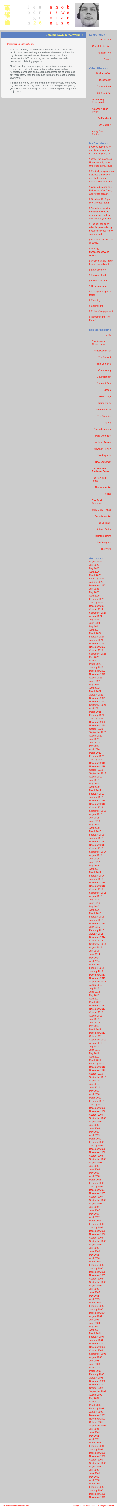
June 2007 (94, 1210)
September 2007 (97, 1200)
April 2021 (94, 708)
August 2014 (95, 947)
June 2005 (94, 1292)
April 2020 (94, 749)
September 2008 (97, 1159)
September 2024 (97, 613)
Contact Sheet (104, 86)
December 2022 (97, 671)
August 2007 (95, 1203)
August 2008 (95, 1162)
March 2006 (95, 1261)
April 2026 (94, 572)
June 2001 (94, 1432)
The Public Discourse (97, 501)
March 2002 (95, 1405)
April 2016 (94, 910)
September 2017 (97, 852)
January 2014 (96, 971)
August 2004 (95, 1316)
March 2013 (95, 1002)
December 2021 (97, 698)
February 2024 (96, 636)
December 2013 (97, 975)
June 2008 (94, 1169)
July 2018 (94, 817)
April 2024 (94, 630)
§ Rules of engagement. (101, 311)
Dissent (107, 390)
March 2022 (95, 691)
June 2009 (94, 1128)
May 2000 (94, 1477)
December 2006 (97, 1231)
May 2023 (94, 657)
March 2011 (95, 1060)
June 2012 (94, 1022)
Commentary (104, 370)
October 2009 (96, 1115)
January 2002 (96, 1412)
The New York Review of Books (100, 470)
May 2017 (94, 865)
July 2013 (94, 988)
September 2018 (97, 811)
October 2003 (96, 1350)
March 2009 (95, 1138)
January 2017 (96, 879)
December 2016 (97, 882)
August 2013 (95, 985)
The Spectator (104, 523)
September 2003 (97, 1354)
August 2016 (95, 896)
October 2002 (96, 1388)
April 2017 (94, 869)
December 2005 (97, 1272)
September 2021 (97, 705)
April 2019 (94, 787)
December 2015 (97, 923)
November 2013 (97, 978)
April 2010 (94, 1094)
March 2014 (95, 964)
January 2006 (96, 1268)
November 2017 (97, 845)
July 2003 (94, 1360)
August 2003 (95, 1357)
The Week (106, 549)
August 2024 (95, 616)
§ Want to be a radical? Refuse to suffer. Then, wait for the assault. (100, 190)
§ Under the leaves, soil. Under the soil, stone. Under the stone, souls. (101, 162)
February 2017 (96, 876)
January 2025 (96, 602)
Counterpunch (104, 377)
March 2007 (95, 1220)
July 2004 (94, 1319)
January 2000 (96, 1490)
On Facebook (104, 118)
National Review (102, 442)
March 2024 (95, 633)
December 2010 (97, 1067)
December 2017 (97, 841)
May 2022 (94, 684)
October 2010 (96, 1074)
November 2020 (97, 725)
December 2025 (97, 585)
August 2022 (95, 677)
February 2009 (96, 1142)
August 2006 (95, 1244)
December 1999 (97, 1494)
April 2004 (94, 1330)
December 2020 (97, 722)
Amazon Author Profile (100, 110)
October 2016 (96, 889)
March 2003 (95, 1371)
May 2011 (94, 1053)
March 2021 (95, 712)
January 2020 (96, 759)
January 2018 (96, 838)
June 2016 (94, 903)
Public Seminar (103, 93)
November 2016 (97, 886)
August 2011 (95, 1043)
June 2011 (94, 1050)
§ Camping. (95, 300)
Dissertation (105, 80)
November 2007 (97, 1193)
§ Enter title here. (97, 270)
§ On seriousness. (98, 286)
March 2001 (95, 1442)
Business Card (103, 73)
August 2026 (95, 561)
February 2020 (96, 756)
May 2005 (94, 1296)
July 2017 (94, 858)
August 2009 (95, 1121)
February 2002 (96, 1408)
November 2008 (97, 1152)
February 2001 (96, 1446)
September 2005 (97, 1282)
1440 (108, 335)
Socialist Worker (103, 516)
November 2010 (97, 1070)
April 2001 (94, 1439)
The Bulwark (104, 357)
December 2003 (97, 1343)
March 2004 (95, 1333)
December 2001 (97, 1415)
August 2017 (95, 855)
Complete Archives (101, 46)
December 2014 (97, 937)
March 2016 (95, 913)
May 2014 (94, 957)
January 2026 (96, 582)
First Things (105, 396)
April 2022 (94, 688)
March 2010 (95, 1098)
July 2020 (94, 739)
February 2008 (96, 1183)
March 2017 (95, 872)
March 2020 (95, 753)
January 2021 (96, 718)
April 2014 (94, 961)
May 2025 (94, 592)
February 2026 (96, 578)
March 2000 (95, 1483)
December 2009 (97, 1108)
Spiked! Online (103, 529)
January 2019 (96, 797)
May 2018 (94, 824)
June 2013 (94, 992)
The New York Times (99, 479)
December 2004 (97, 1313)
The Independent (102, 429)
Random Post (104, 53)
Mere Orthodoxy (103, 436)
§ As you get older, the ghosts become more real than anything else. (101, 150)
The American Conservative (99, 342)
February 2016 (96, 917)
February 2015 (96, 930)
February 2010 (96, 1101)
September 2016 (97, 893)
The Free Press (103, 409)
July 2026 (94, 565)
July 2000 (94, 1470)
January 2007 (96, 1227)
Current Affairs (104, 383)
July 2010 (94, 1084)
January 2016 (96, 920)
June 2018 (94, 821)
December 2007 (97, 1190)
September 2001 (97, 1425)
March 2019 (95, 790)
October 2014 (96, 940)
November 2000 (97, 1456)
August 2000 (95, 1466)
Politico (107, 494)
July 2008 (94, 1166)
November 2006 (97, 1234)
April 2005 (94, 1299)
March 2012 (95, 1029)
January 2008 (96, 1186)
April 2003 (94, 1367)
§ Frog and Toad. (97, 275)
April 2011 (94, 1057)
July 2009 (94, 1125)
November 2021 (97, 701)
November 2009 (97, 1111)
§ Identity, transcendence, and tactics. (99, 252)
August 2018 (95, 814)
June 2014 (94, 954)
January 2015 (96, 934)
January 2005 (96, 1309)
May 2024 (94, 626)
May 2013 (94, 995)
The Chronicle (104, 364)
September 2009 (97, 1118)
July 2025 (94, 589)
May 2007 (94, 1214)
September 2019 (97, 773)
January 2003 (96, 1378)
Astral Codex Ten (102, 350)
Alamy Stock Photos (98, 132)
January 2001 (96, 1449)
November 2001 (97, 1419)
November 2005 (97, 1275)
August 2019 (95, 776)
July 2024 (94, 619)
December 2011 (97, 1033)
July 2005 (94, 1289)
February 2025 (96, 599)
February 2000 (96, 1487)
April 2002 (94, 1401)
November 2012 (97, 1009)
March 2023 (95, 664)
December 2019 (97, 763)
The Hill (107, 422)
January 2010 (96, 1104)
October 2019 (96, 770)
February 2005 (96, 1306)
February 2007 (96, 1224)
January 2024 (96, 640)
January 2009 (96, 1145)
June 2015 (94, 927)
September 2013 (97, 981)
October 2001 (96, 1422)
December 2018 (97, 800)
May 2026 (94, 568)
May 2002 (94, 1398)
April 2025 (94, 595)
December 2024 (97, 606)
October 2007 (96, 1197)
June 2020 (94, 742)
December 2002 (97, 1381)
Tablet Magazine (103, 536)
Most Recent (105, 39)
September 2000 (97, 1463)
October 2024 (96, 609)
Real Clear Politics (101, 510)
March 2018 (95, 831)
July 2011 (94, 1046)
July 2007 (94, 1207)
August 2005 (95, 1285)
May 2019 (94, 783)
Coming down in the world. (63, 34)
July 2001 (94, 1429)
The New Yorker (103, 487)
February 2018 (96, 835)
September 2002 (97, 1391)
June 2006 (94, 1251)
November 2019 (97, 766)
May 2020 (94, 746)
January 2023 (96, 667)
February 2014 (96, 968)
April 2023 (94, 660)
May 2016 (94, 906)
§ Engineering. (96, 306)
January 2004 (96, 1340)
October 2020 (96, 729)
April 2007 (94, 1217)
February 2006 (96, 1265)
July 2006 (94, 1248)
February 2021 (96, 715)
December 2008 (97, 1149)
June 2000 (94, 1473)
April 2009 (94, 1135)
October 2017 (96, 848)
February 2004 (96, 1337)
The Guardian (104, 416)
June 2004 (94, 1323)
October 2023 (96, 650)
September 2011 (97, 1039)
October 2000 (96, 1459)
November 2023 (97, 647)
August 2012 (95, 1016)
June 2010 (94, 1087)
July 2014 (94, 951)
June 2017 (94, 862)
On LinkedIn (105, 125)
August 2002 (95, 1395)
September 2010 (97, 1077)
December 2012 (97, 1005)
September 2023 (97, 654)
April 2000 (94, 1480)
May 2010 (94, 1091)
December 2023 (97, 643)
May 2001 (94, 1436)
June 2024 (94, 623)
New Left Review (102, 449)
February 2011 (96, 1063)
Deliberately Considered (98, 101)
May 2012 (94, 1026)
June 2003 (94, 1364)
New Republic (104, 455)
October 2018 (96, 807)
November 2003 (97, 1347)
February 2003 (96, 1374)
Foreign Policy (104, 403)
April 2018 (94, 828)
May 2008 (94, 1173)
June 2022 (94, 681)
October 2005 (96, 1278)
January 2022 (96, 695)
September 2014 (97, 944)
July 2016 (94, 899)
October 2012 (96, 1012)
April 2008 (94, 1176)
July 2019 (94, 780)
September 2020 (97, 732)
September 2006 (97, 1241)
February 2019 (96, 794)
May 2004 (94, 1326)
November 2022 (97, 674)
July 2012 (94, 1019)
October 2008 (96, 1156)
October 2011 (96, 1036)
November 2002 (97, 1384)
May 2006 (94, 1255)
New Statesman (103, 462)
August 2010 (95, 1080)
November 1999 (97, 1497)
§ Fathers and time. (99, 280)
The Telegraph (104, 542)
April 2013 (94, 998)
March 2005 (95, 1302)
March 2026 (95, 575)
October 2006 (96, 1238)
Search (107, 59)
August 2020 (95, 736)
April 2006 (94, 1258)
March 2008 (95, 1179)
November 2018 (97, 804)
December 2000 (97, 1453)
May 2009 (94, 1132)
